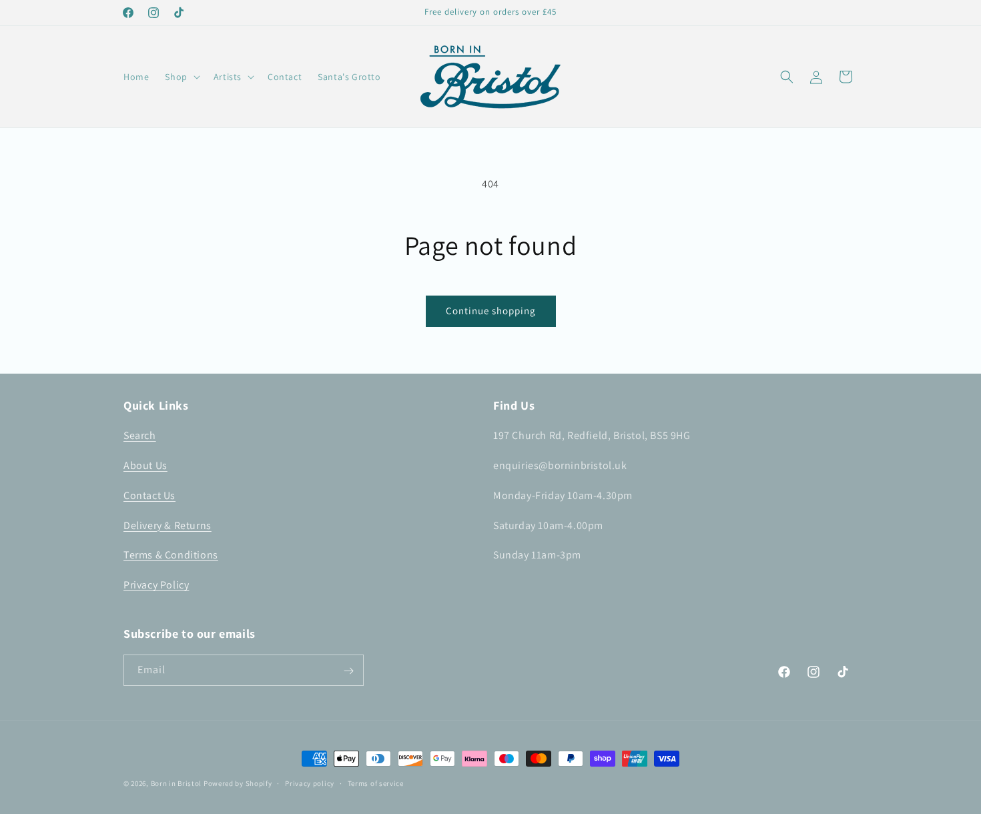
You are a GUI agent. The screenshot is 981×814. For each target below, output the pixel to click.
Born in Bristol (176, 783)
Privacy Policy (156, 585)
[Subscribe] (348, 671)
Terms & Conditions (170, 555)
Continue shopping (491, 310)
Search (139, 435)
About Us (145, 465)
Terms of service (376, 782)
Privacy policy (309, 782)
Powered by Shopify (238, 783)
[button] (181, 77)
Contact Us (149, 495)
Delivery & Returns (167, 525)
